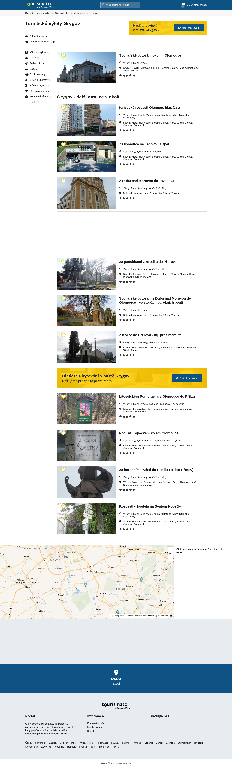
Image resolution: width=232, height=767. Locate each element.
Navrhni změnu (95, 727)
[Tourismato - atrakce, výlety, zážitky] (39, 5)
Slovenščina (31, 747)
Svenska (170, 743)
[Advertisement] (132, 234)
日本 (93, 747)
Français (136, 743)
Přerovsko (128, 277)
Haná (181, 68)
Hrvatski (198, 743)
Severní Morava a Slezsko (145, 68)
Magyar (115, 743)
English (53, 743)
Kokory (126, 347)
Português (59, 747)
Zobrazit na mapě (39, 36)
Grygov (127, 68)
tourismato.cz (47, 723)
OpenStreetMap (161, 616)
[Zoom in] (170, 549)
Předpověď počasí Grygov (42, 41)
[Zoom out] (170, 553)
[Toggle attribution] (171, 616)
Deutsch (63, 743)
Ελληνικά (46, 747)
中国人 (115, 747)
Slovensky (40, 743)
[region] (87, 582)
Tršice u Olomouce (133, 482)
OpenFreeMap (125, 616)
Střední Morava (131, 70)
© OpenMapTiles (138, 616)
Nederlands (102, 743)
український (86, 743)
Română (71, 747)
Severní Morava (169, 68)
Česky (28, 743)
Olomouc (128, 125)
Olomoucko (191, 68)
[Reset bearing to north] (170, 558)
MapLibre (114, 616)
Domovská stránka (97, 723)
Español (148, 743)
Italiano (125, 743)
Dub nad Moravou (132, 193)
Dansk (159, 743)
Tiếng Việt (104, 747)
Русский (83, 747)
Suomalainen (184, 743)
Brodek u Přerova (132, 274)
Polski (74, 743)
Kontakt (91, 731)
